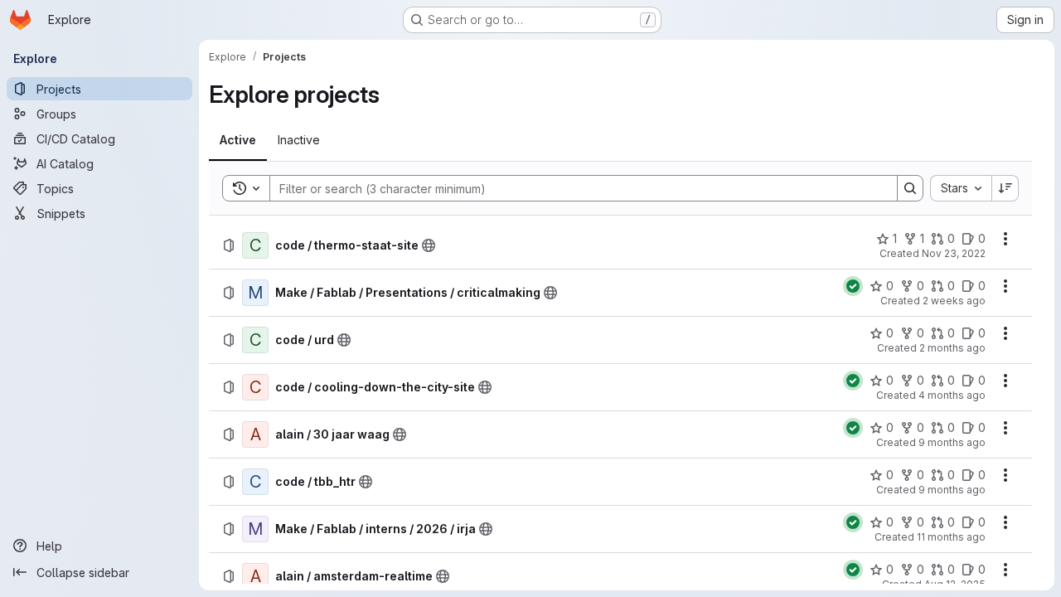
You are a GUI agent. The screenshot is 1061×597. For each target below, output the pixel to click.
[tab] (238, 140)
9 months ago (952, 442)
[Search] (910, 188)
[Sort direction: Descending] (1005, 188)
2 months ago (952, 348)
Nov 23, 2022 (954, 253)
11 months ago (951, 537)
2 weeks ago (954, 300)
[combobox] (960, 188)
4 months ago (952, 395)
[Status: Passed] (853, 286)
